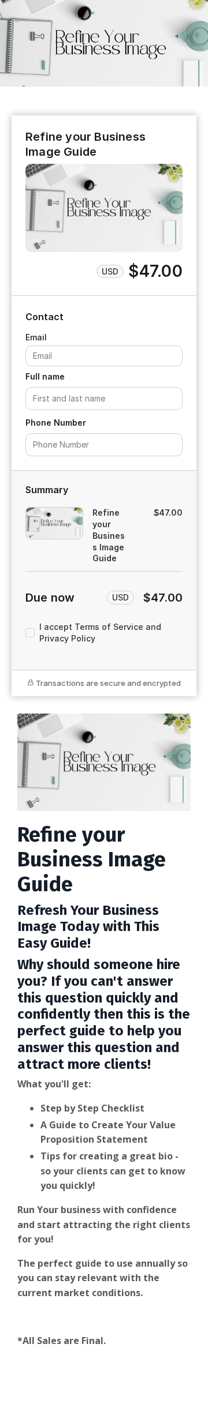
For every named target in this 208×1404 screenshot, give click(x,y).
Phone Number (55, 422)
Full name (45, 376)
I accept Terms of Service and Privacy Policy (100, 632)
